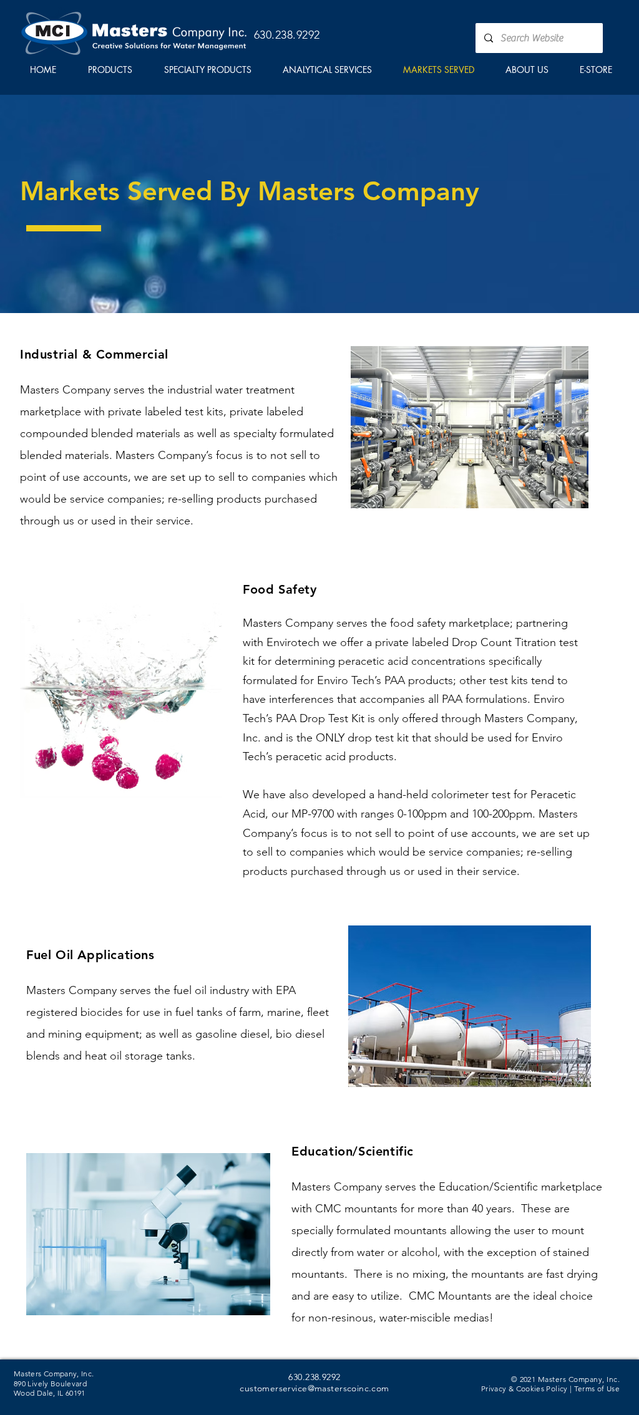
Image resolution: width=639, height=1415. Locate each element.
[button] (110, 70)
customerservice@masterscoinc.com (314, 1388)
